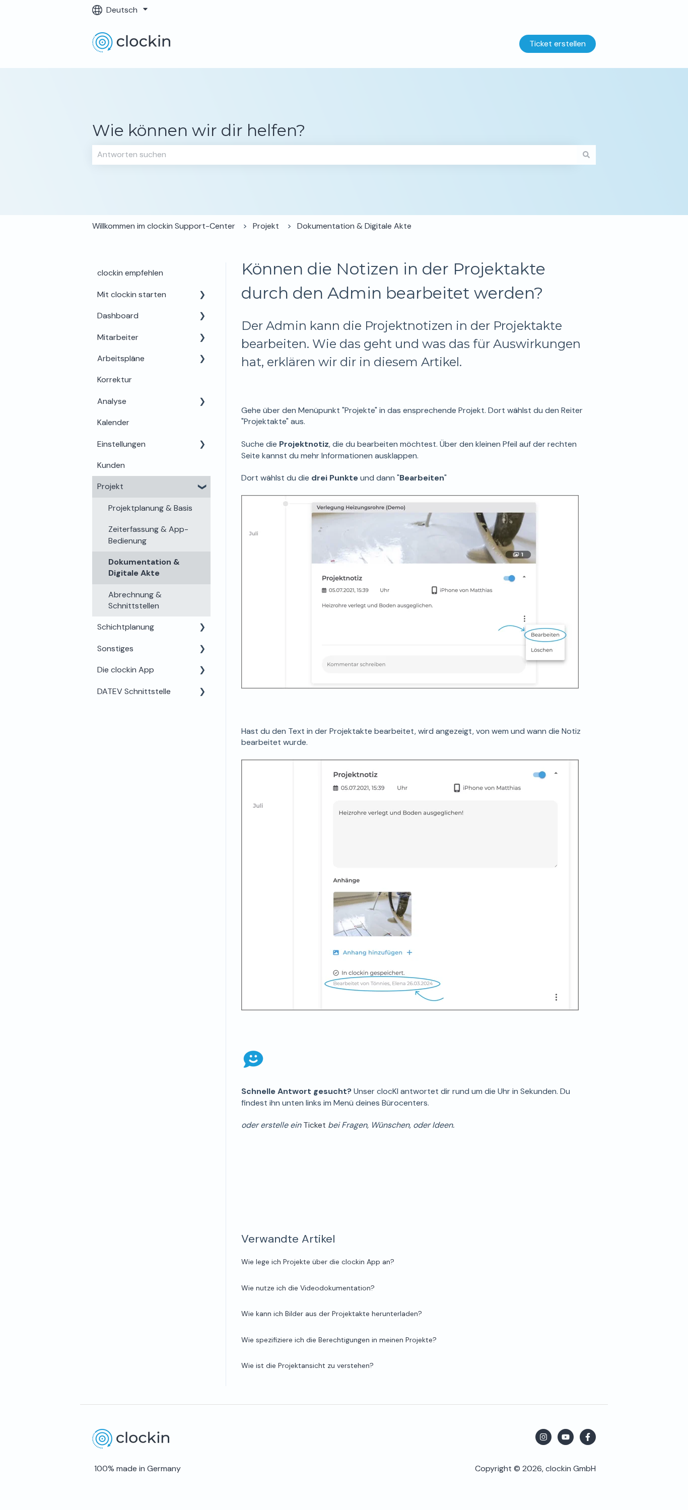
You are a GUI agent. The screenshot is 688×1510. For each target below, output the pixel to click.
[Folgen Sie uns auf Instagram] (543, 1437)
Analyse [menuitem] (111, 401)
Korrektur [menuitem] (114, 379)
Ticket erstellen (557, 43)
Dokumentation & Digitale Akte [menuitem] (144, 567)
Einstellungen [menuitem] (121, 444)
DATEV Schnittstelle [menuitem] (134, 691)
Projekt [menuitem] (110, 486)
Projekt (266, 226)
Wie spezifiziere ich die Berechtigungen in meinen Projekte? (339, 1339)
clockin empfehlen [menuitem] (130, 272)
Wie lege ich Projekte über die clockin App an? (317, 1261)
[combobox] (334, 154)
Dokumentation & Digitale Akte (354, 226)
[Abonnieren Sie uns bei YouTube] (566, 1437)
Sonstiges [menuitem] (115, 648)
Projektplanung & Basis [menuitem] (150, 508)
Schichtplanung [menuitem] (125, 627)
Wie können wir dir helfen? (198, 130)
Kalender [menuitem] (113, 422)
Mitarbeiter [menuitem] (118, 337)
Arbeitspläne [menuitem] (121, 358)
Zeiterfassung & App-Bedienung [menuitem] (148, 534)
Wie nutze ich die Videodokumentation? (308, 1287)
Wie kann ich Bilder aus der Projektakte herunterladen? (331, 1313)
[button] (202, 295)
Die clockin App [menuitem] (125, 669)
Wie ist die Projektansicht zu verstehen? (307, 1365)
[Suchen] (586, 154)
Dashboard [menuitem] (118, 315)
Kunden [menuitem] (111, 465)
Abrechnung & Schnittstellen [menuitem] (135, 600)
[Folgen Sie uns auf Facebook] (588, 1437)
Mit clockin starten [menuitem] (131, 294)
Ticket (314, 1125)
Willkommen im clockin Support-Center (163, 226)
